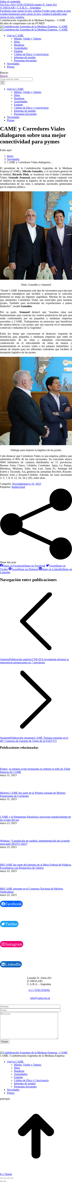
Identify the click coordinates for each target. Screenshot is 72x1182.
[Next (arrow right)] (4, 1181)
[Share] (4, 1178)
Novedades (18, 483)
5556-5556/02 (39, 990)
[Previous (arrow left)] (1, 1181)
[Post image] (9, 765)
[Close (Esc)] (1, 1178)
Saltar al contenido (10, 1)
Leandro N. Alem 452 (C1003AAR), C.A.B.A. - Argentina (28, 6)
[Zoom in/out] (11, 1178)
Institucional (18, 486)
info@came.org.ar (40, 998)
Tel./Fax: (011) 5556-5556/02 (16, 4)
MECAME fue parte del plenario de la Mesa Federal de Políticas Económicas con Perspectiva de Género (35, 866)
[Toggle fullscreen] (8, 1178)
